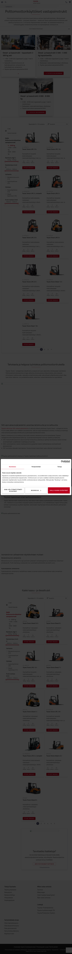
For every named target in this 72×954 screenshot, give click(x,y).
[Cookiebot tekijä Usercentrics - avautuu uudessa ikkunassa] (62, 461)
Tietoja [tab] (59, 466)
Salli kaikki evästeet (59, 490)
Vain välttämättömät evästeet (13, 490)
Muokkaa (35, 490)
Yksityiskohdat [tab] (36, 466)
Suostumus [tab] (12, 466)
